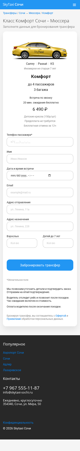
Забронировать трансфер (40, 265)
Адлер (7, 364)
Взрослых (13, 236)
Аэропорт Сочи (13, 352)
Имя (9, 151)
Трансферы (10, 13)
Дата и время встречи (20, 168)
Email (10, 185)
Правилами (14, 318)
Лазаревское (12, 370)
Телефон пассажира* (19, 134)
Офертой (60, 315)
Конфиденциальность (18, 422)
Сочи (22, 13)
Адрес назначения (18, 219)
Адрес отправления (19, 202)
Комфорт (47, 13)
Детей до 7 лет (51, 236)
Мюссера (34, 13)
